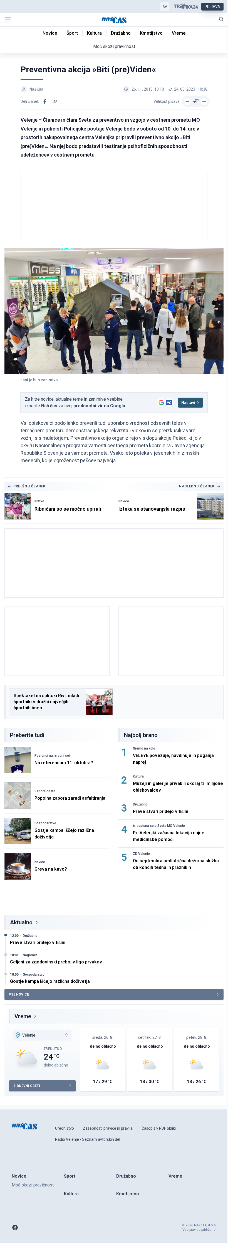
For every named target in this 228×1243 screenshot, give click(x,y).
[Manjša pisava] (187, 101)
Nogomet (30, 955)
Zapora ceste (44, 791)
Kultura (138, 776)
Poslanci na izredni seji (52, 755)
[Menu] (7, 20)
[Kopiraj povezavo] (54, 101)
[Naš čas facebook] (15, 1227)
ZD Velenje (141, 853)
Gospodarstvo (45, 823)
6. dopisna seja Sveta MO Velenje (159, 825)
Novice (123, 501)
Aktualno (21, 922)
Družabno (140, 804)
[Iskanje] (221, 19)
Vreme (22, 1016)
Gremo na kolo (144, 748)
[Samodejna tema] (164, 6)
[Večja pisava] (204, 101)
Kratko (39, 501)
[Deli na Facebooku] (44, 101)
